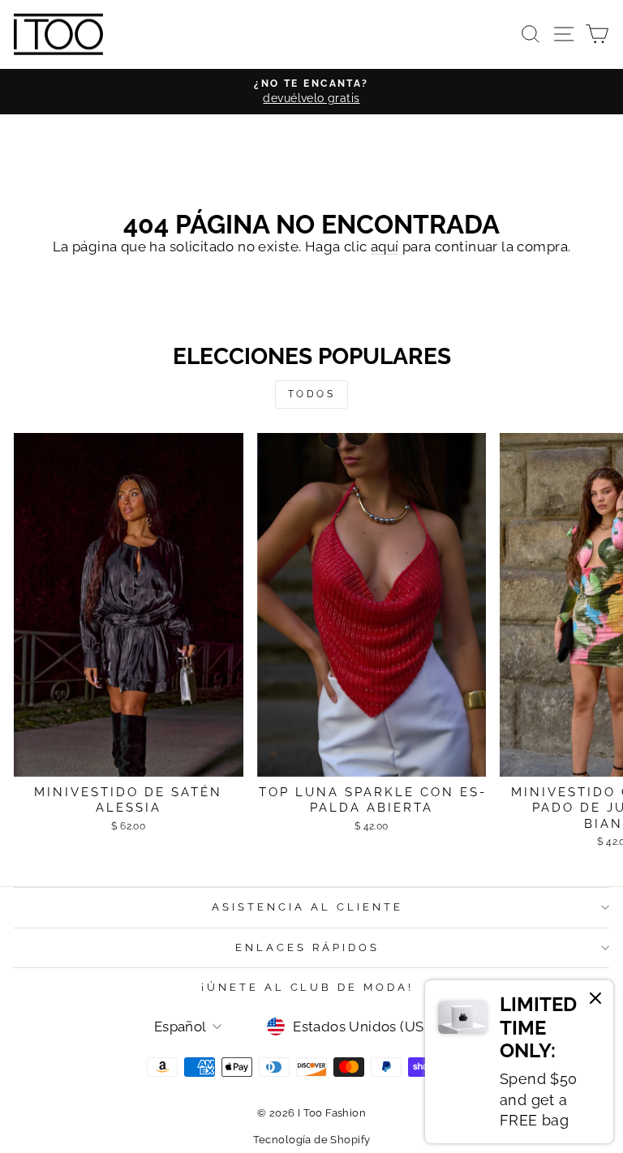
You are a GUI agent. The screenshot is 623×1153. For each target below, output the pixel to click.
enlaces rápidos (307, 947)
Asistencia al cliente (307, 907)
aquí (385, 246)
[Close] (595, 1000)
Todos (312, 394)
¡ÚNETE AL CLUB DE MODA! (307, 987)
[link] (519, 1061)
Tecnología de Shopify (312, 1140)
